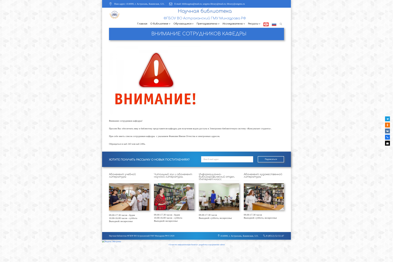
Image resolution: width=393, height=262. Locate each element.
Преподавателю (207, 23)
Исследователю (233, 23)
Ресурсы (253, 23)
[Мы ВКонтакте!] (387, 131)
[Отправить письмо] (387, 143)
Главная (142, 23)
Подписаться (271, 159)
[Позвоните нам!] (387, 137)
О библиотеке (159, 23)
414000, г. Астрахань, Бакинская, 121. (239, 236)
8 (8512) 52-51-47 (275, 236)
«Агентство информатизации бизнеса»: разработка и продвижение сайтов (196, 245)
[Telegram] (387, 118)
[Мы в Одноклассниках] (387, 125)
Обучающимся (182, 23)
